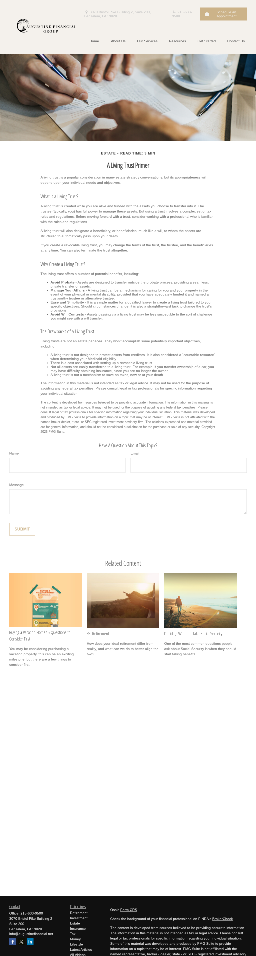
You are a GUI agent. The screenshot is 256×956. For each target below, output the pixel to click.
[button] (94, 41)
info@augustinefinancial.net (31, 934)
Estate (75, 923)
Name (14, 453)
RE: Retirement (98, 633)
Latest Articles (81, 950)
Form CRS (128, 910)
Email (134, 453)
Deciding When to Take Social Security (193, 633)
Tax (73, 934)
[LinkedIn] (30, 941)
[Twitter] (21, 941)
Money (75, 939)
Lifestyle (76, 944)
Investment (79, 918)
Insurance (78, 928)
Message (16, 485)
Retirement (79, 913)
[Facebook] (12, 941)
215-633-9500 (182, 14)
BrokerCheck (222, 919)
